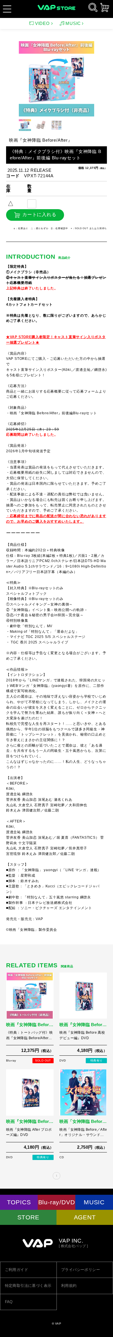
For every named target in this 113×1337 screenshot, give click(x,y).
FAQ (9, 1302)
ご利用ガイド (16, 1269)
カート (104, 7)
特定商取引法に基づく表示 (28, 1285)
